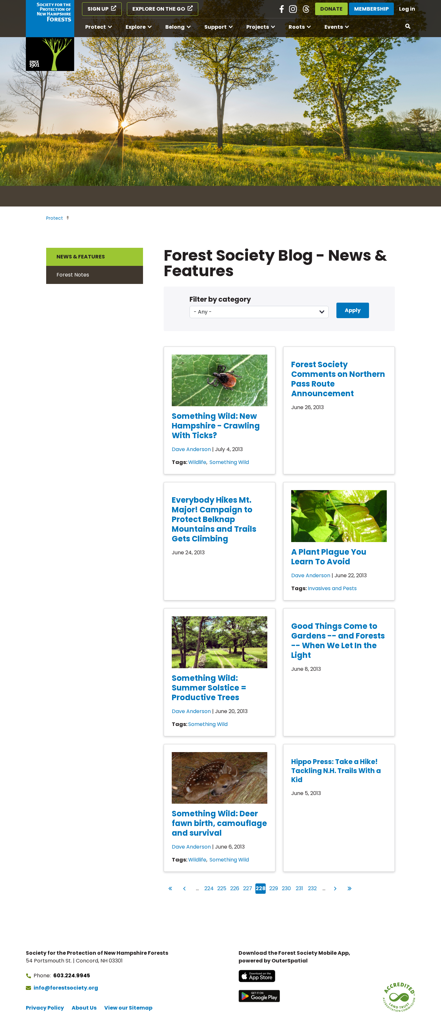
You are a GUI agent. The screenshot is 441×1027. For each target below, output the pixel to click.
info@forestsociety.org (66, 988)
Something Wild (229, 462)
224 (209, 888)
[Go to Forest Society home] (50, 35)
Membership (371, 9)
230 (287, 888)
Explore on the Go (158, 9)
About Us (84, 1008)
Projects (257, 27)
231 (299, 888)
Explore (136, 27)
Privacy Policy (45, 1008)
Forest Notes (72, 274)
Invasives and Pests (332, 588)
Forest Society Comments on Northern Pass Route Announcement (338, 379)
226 (235, 888)
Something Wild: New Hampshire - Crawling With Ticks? (216, 426)
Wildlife (197, 462)
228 (260, 888)
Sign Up (97, 9)
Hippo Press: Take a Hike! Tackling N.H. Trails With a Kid (336, 770)
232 (312, 888)
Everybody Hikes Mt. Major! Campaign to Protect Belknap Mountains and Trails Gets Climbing (214, 519)
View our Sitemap (128, 1008)
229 (274, 888)
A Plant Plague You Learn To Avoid (328, 557)
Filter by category (220, 299)
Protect (95, 27)
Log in (407, 9)
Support (215, 27)
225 (222, 888)
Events (333, 27)
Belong (175, 27)
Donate (331, 9)
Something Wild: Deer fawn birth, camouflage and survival (219, 823)
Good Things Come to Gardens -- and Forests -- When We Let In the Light (338, 640)
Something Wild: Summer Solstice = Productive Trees (209, 688)
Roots (297, 27)
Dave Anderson (191, 449)
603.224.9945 (71, 975)
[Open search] (408, 26)
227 (248, 888)
